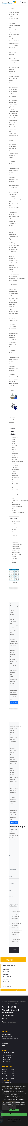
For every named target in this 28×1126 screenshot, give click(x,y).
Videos (3, 1045)
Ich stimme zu (13, 1109)
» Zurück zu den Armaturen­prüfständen (12, 990)
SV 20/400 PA (7, 976)
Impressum (14, 1121)
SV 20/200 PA (7, 974)
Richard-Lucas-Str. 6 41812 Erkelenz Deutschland (9, 1057)
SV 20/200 (6, 969)
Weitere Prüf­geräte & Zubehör (10, 1038)
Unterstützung (5, 1041)
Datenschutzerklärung (14, 1102)
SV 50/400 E (7, 986)
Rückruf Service (7, 1061)
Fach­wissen (5, 1043)
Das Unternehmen (6, 1034)
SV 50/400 (6, 984)
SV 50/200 (6, 981)
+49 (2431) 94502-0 (8, 1053)
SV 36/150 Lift (7, 979)
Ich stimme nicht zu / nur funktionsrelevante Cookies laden (14, 1114)
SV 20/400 (6, 971)
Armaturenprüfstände (7, 1036)
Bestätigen (14, 702)
